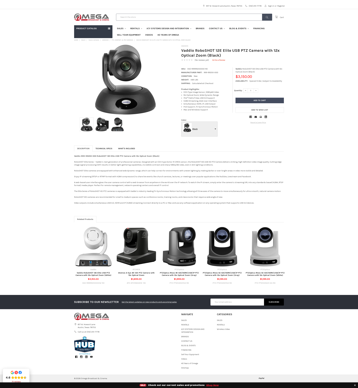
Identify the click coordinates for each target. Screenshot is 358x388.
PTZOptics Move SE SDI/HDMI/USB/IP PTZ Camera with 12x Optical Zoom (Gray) (222, 274)
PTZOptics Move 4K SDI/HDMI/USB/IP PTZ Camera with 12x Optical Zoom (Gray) (179, 274)
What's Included (126, 148)
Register (281, 6)
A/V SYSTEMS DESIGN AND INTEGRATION (168, 28)
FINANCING (259, 28)
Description (83, 148)
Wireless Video (223, 329)
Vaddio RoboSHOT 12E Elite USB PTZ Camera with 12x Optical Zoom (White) (93, 274)
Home (76, 40)
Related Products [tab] (85, 219)
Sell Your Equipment (129, 34)
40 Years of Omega (168, 34)
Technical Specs (104, 148)
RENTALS (135, 28)
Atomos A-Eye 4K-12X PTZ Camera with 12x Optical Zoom (136, 274)
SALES (120, 28)
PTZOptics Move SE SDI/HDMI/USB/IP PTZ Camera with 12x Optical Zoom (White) (265, 274)
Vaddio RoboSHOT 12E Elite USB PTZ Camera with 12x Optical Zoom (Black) (163, 40)
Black (195, 129)
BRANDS (200, 28)
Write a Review (218, 60)
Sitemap (185, 368)
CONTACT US (216, 28)
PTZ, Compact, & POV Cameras (122, 40)
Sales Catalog (94, 40)
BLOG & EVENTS (238, 28)
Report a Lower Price (258, 122)
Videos (149, 34)
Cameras (105, 40)
